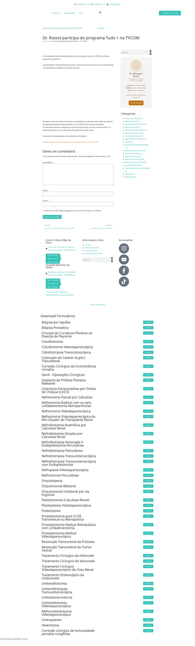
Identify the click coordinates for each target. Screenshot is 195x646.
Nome (46, 190)
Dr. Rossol (56, 13)
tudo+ (74, 28)
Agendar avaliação (136, 103)
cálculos (46, 28)
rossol (69, 28)
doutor (51, 28)
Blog (81, 13)
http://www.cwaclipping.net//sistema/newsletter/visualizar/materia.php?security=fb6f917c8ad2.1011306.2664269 (71, 142)
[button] (100, 12)
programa (58, 28)
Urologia (100, 28)
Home (45, 41)
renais (64, 28)
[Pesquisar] (150, 52)
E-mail (46, 200)
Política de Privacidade (97, 305)
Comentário (48, 162)
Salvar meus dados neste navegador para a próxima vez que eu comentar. (72, 210)
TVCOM (79, 28)
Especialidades (69, 13)
